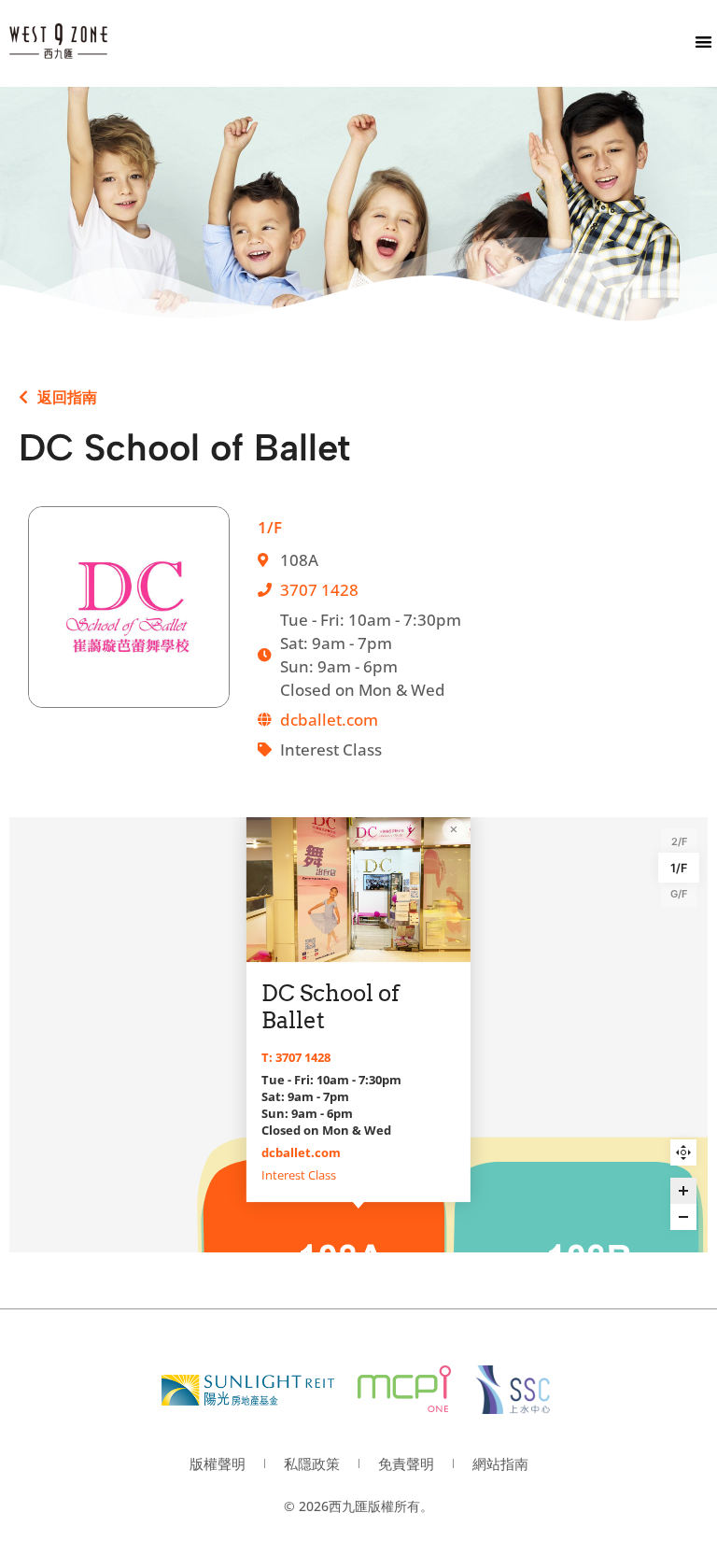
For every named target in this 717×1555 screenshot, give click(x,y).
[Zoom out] (683, 1217)
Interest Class (298, 1174)
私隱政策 (312, 1463)
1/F (678, 867)
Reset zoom (683, 1152)
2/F (679, 841)
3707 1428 (319, 590)
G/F (678, 893)
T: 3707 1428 (295, 1057)
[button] (703, 41)
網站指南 (500, 1463)
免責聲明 (406, 1463)
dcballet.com (329, 719)
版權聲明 (218, 1463)
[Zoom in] (683, 1191)
